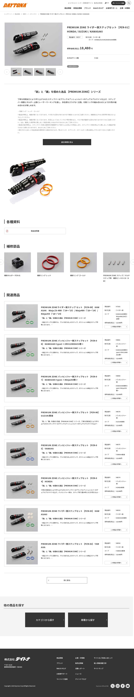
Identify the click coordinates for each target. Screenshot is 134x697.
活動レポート (80, 668)
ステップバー (33, 14)
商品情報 (17, 14)
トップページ (8, 14)
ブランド (60, 663)
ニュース (78, 674)
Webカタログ (61, 668)
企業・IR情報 (80, 658)
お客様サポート (62, 674)
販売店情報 (98, 3)
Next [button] (60, 72)
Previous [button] (6, 72)
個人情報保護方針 (100, 663)
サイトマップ (98, 668)
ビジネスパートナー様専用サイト (80, 3)
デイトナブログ (80, 679)
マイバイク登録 (62, 679)
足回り (25, 14)
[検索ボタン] (129, 3)
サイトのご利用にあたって (103, 658)
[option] (33, 44)
